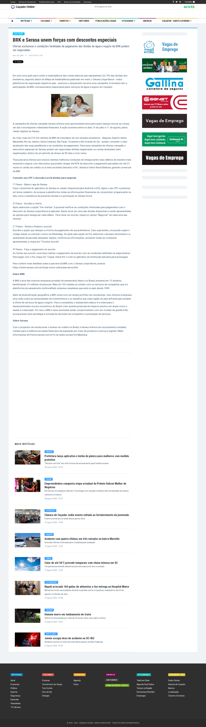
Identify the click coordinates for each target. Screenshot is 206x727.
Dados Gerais (174, 680)
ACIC (59, 2)
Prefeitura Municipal (46, 2)
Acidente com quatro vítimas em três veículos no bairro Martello (82, 538)
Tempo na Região (144, 688)
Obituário (84, 21)
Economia (15, 684)
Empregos (87, 2)
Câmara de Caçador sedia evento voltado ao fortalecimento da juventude (87, 515)
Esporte (14, 692)
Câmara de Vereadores (27, 2)
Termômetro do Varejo (52, 684)
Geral (13, 680)
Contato (189, 2)
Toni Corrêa (47, 688)
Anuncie (147, 21)
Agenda (77, 680)
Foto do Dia (47, 692)
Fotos (76, 684)
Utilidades (128, 21)
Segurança (15, 696)
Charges (45, 696)
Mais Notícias (25, 443)
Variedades (16, 703)
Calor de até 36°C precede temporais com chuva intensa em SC (81, 562)
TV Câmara (16, 707)
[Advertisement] (72, 395)
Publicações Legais (105, 21)
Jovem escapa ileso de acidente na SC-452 (69, 638)
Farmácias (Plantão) (146, 692)
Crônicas (46, 680)
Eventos (65, 21)
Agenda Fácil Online (145, 684)
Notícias (26, 21)
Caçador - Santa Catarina (176, 21)
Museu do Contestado (72, 2)
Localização (173, 692)
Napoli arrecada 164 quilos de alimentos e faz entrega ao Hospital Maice (87, 586)
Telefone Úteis (143, 680)
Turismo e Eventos (176, 696)
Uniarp (13, 2)
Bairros (171, 688)
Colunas (46, 21)
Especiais (15, 699)
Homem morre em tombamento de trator (68, 614)
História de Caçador (176, 684)
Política (14, 688)
